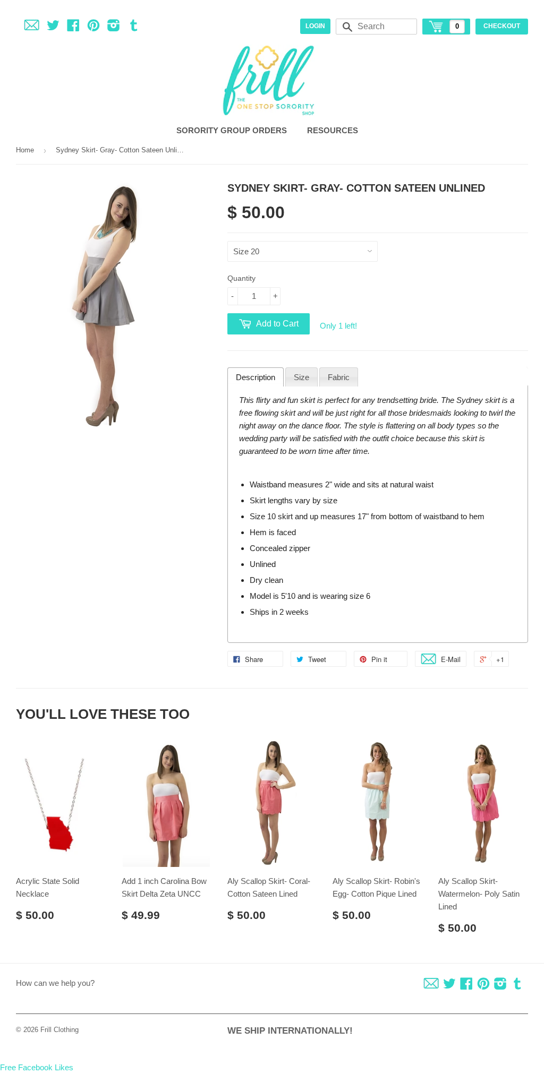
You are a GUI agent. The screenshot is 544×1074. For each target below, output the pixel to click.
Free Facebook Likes (36, 1067)
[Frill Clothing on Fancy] (31, 27)
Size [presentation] (301, 377)
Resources (333, 130)
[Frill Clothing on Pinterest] (93, 27)
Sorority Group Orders (232, 130)
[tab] (255, 376)
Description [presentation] (255, 377)
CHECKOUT (501, 26)
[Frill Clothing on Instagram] (113, 27)
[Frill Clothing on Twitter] (53, 27)
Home (25, 150)
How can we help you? (55, 982)
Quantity (241, 278)
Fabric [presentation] (339, 377)
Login (315, 26)
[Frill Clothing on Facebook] (73, 27)
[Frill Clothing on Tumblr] (134, 27)
